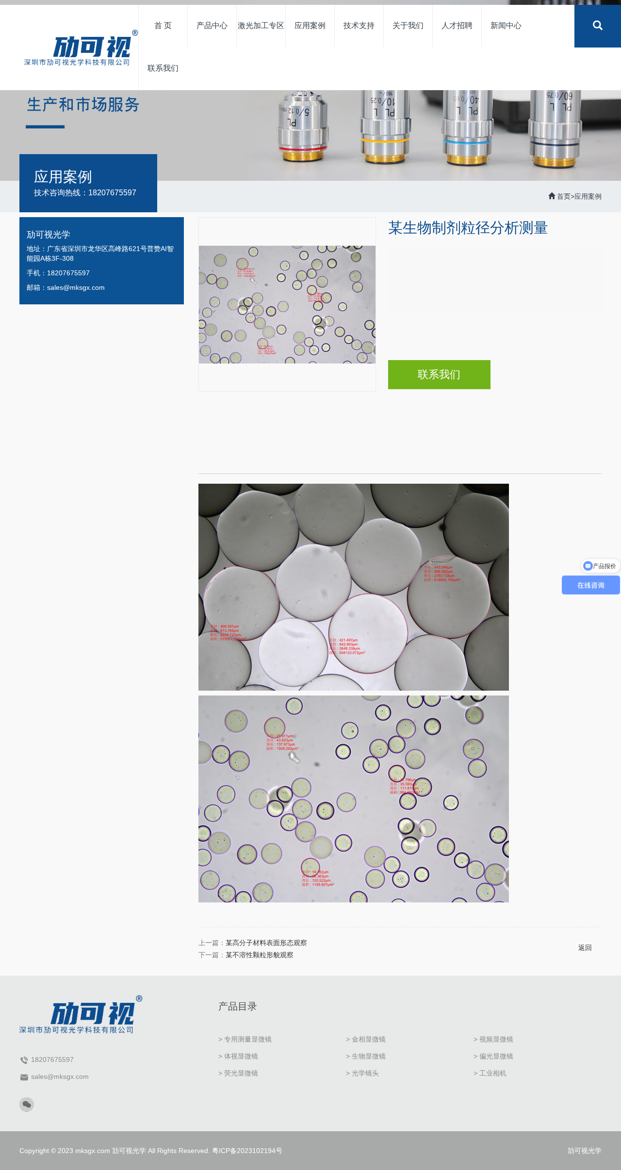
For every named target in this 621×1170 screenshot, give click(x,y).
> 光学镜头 (362, 1073)
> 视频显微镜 (493, 1039)
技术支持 (359, 25)
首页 (564, 196)
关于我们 (408, 25)
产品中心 (212, 25)
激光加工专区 (261, 25)
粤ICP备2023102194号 (247, 1150)
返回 (585, 947)
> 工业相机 (490, 1073)
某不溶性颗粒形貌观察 (260, 955)
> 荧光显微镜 (238, 1073)
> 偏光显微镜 (493, 1056)
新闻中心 (506, 25)
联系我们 (163, 68)
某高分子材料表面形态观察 (266, 943)
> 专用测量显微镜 (245, 1039)
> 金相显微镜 (366, 1039)
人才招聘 (457, 25)
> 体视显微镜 (238, 1056)
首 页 (163, 25)
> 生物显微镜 (366, 1056)
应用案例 (310, 25)
